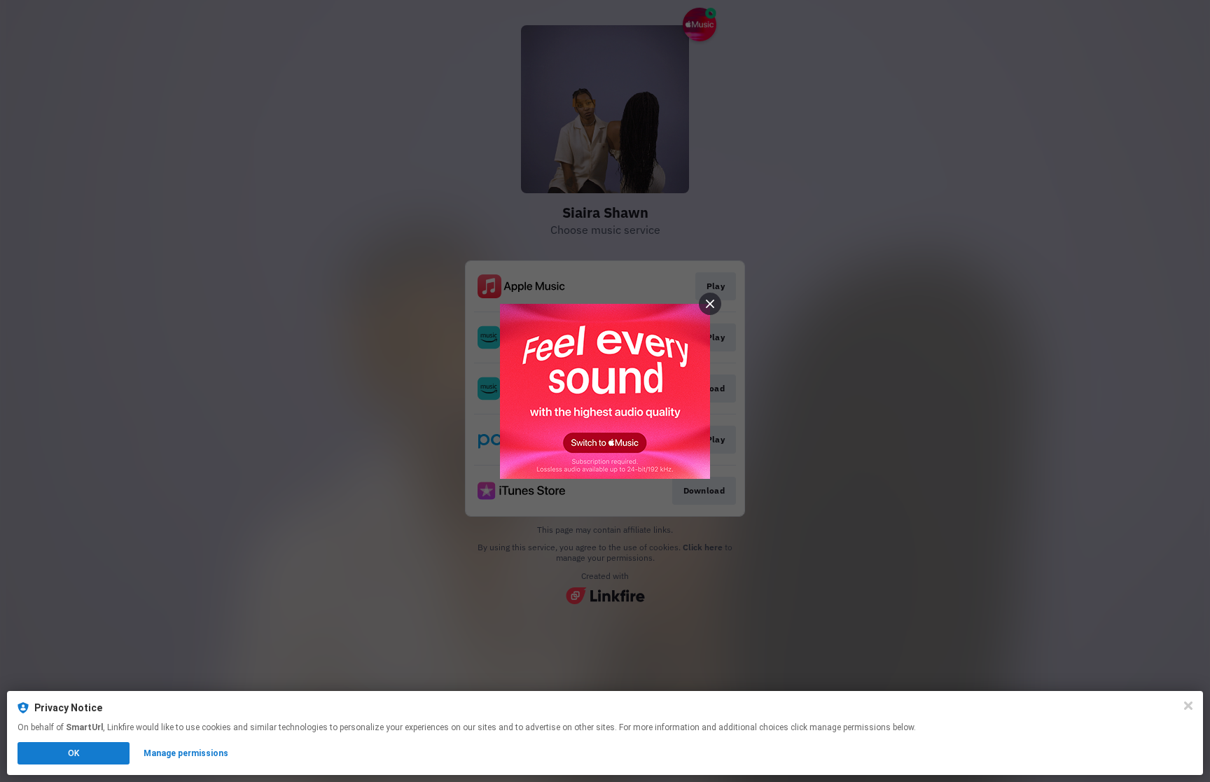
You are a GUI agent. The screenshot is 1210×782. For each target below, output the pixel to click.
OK (73, 753)
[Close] (1188, 705)
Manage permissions (186, 753)
